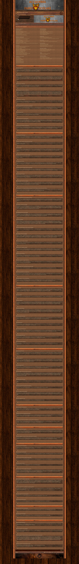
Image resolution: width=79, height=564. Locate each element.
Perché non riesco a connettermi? (19, 32)
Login (16, 15)
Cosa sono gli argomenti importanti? (20, 61)
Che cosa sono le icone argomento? (20, 62)
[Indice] (34, 11)
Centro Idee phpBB (50, 530)
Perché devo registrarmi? (19, 29)
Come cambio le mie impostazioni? (20, 37)
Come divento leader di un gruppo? (44, 32)
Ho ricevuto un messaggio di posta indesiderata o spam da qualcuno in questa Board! (49, 38)
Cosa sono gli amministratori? (43, 29)
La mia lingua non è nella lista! (19, 40)
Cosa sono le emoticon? (18, 58)
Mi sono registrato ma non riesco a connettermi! (21, 31)
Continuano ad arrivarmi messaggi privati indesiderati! (46, 37)
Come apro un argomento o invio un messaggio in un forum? (22, 46)
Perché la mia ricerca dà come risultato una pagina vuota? (46, 45)
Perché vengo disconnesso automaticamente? (21, 34)
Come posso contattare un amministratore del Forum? (46, 58)
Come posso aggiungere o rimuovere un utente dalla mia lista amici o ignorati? (48, 41)
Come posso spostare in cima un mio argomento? (21, 54)
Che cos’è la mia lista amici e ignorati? (44, 40)
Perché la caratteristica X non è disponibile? (45, 57)
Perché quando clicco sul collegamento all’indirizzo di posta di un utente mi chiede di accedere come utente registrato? (27, 43)
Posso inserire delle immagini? (19, 59)
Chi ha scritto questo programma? (44, 56)
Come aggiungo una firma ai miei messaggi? (21, 47)
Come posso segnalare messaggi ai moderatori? (21, 52)
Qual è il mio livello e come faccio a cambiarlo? (21, 42)
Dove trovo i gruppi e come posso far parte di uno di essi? (46, 31)
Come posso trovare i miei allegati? (44, 54)
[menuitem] (59, 6)
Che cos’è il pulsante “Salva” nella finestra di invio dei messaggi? (23, 53)
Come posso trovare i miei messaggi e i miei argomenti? (46, 46)
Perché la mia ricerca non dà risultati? (44, 44)
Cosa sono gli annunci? (18, 60)
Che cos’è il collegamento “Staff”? (43, 34)
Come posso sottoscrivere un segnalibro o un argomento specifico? (47, 49)
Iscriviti (19, 15)
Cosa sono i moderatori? (42, 30)
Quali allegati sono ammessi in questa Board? (45, 53)
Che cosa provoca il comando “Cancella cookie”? (21, 35)
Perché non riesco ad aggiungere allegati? (20, 51)
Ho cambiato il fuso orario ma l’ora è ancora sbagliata (22, 39)
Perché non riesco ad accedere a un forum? (21, 50)
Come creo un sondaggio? (19, 48)
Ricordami (17, 19)
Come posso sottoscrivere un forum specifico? (45, 50)
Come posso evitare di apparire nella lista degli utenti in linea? (22, 38)
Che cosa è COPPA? (18, 30)
